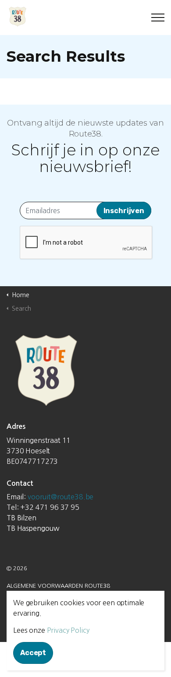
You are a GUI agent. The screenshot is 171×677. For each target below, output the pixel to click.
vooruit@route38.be (60, 496)
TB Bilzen (21, 517)
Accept (33, 653)
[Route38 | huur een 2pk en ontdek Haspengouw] (85, 17)
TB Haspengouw (33, 528)
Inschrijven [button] (123, 211)
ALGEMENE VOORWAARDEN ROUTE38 (58, 586)
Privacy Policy (68, 630)
